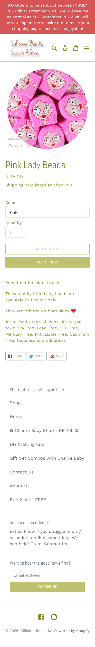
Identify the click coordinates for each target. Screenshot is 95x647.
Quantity (13, 222)
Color (10, 202)
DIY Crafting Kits (27, 444)
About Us (19, 485)
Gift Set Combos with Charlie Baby (47, 458)
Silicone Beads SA (36, 631)
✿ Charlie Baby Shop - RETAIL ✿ (44, 430)
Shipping (14, 185)
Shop (15, 402)
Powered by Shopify (72, 631)
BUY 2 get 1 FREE (28, 499)
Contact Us (22, 471)
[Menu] (86, 47)
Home (16, 416)
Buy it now (47, 262)
